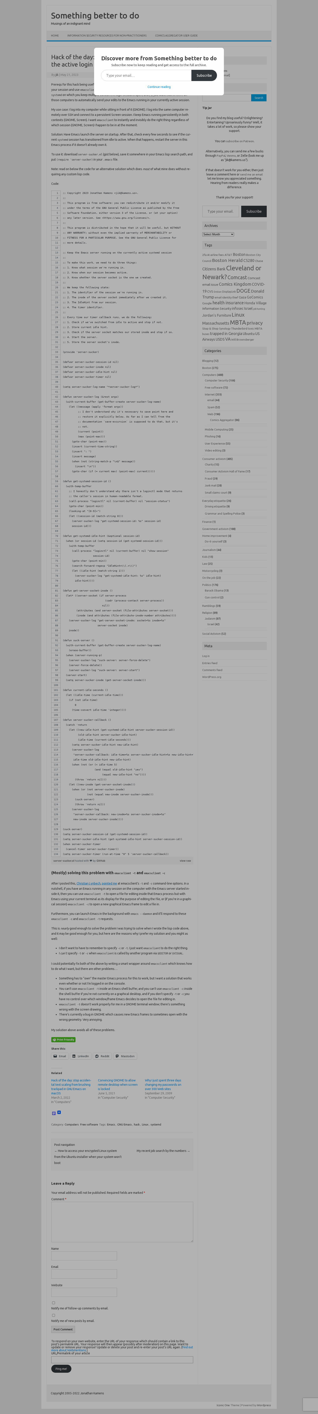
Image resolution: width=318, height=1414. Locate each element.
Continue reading (159, 87)
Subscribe (204, 75)
